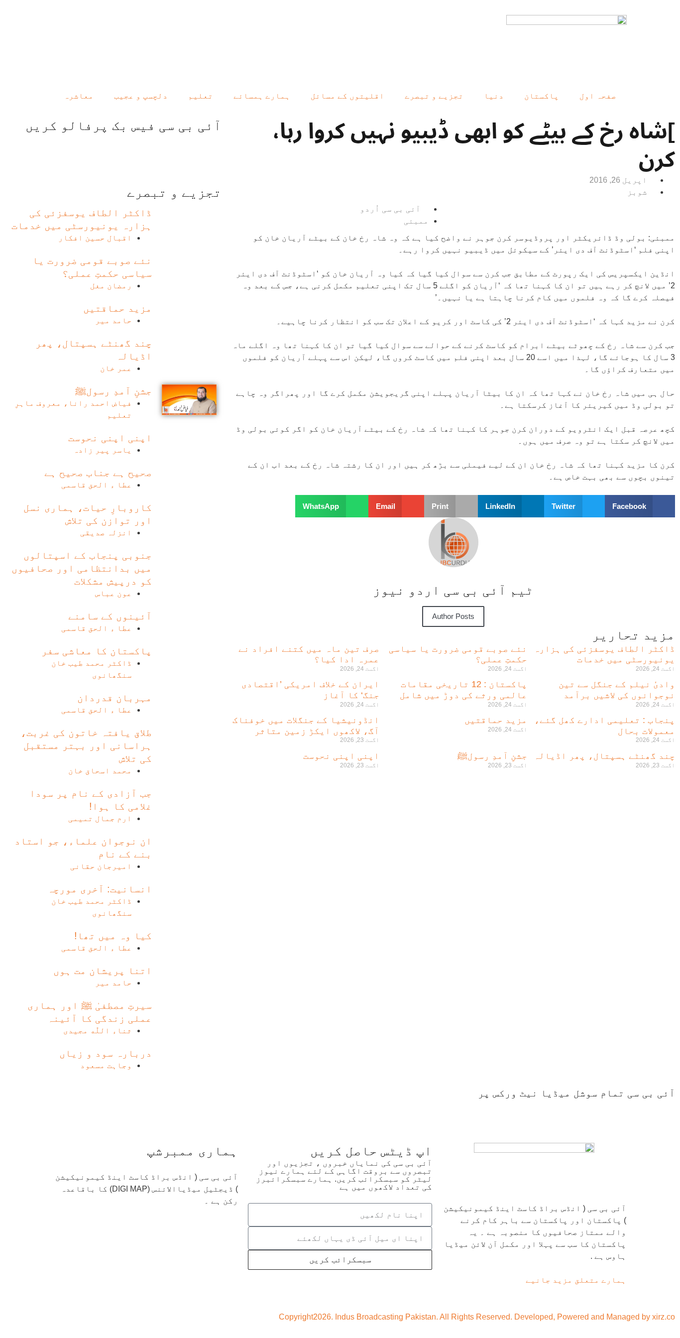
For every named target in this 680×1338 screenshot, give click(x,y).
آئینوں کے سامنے (110, 615)
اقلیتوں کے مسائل (347, 96)
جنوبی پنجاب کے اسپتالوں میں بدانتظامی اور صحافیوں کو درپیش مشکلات (81, 568)
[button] (640, 506)
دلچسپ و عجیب (141, 96)
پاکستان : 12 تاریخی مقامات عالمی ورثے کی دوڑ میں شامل (463, 689)
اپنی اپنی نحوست (341, 756)
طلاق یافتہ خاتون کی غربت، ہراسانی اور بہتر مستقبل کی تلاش (86, 745)
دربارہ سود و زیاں (105, 1053)
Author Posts (453, 616)
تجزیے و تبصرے (434, 96)
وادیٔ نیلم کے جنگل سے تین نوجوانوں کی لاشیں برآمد (617, 689)
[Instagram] (553, 1111)
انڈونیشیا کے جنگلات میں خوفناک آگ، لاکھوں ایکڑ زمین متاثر (305, 725)
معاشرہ (79, 96)
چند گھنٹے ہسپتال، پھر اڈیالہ (604, 756)
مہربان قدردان (114, 697)
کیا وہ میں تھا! (113, 935)
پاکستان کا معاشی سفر (96, 650)
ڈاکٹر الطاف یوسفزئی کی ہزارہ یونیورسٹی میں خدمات (604, 654)
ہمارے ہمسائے (261, 96)
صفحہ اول (597, 96)
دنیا (494, 96)
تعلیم (200, 96)
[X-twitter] (635, 1111)
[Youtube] (608, 1111)
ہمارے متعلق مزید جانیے (576, 1280)
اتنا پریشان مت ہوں (102, 970)
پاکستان (541, 96)
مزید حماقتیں (495, 720)
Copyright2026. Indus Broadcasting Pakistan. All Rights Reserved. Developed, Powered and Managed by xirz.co (477, 1317)
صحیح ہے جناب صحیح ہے (98, 472)
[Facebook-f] (662, 1111)
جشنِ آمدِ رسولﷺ (492, 756)
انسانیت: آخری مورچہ (99, 888)
